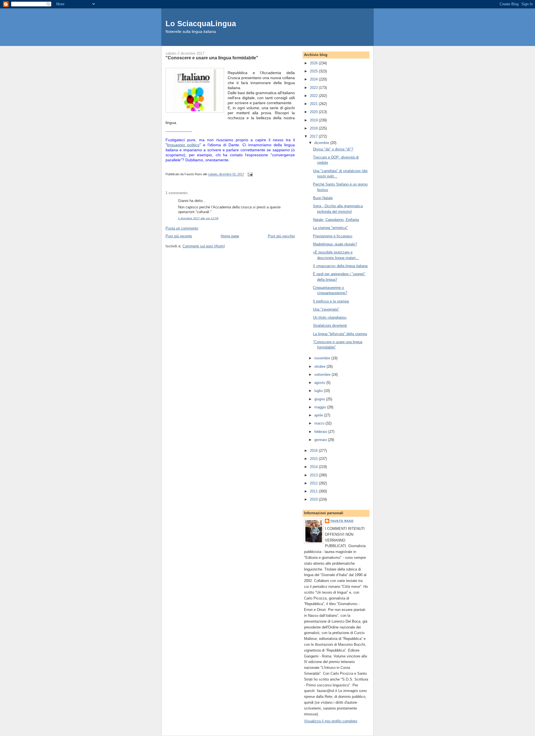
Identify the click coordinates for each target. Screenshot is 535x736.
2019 (314, 120)
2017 (314, 136)
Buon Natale (323, 198)
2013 (314, 475)
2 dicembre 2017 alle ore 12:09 (198, 218)
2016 (314, 451)
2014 (314, 467)
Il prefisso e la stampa (331, 301)
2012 (314, 483)
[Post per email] (249, 174)
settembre (323, 374)
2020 (314, 112)
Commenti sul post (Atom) (204, 246)
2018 (314, 128)
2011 (314, 491)
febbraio (321, 432)
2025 (314, 71)
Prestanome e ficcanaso (332, 236)
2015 (314, 459)
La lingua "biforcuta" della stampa (340, 334)
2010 (314, 499)
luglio (319, 391)
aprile (319, 415)
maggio (320, 407)
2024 (314, 79)
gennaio (321, 440)
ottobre (320, 366)
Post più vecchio (281, 236)
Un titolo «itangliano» (330, 317)
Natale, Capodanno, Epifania (336, 220)
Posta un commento (182, 228)
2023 (314, 88)
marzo (319, 423)
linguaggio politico (183, 145)
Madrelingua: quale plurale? (335, 244)
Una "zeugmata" (326, 309)
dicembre (322, 143)
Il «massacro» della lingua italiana (340, 266)
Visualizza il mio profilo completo (330, 721)
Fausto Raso (342, 520)
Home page (230, 236)
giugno (320, 399)
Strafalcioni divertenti (330, 325)
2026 (314, 63)
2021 (314, 104)
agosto (320, 383)
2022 (314, 96)
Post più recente (179, 236)
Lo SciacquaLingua (201, 23)
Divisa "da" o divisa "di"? (333, 149)
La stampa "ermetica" (330, 228)
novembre (322, 358)
